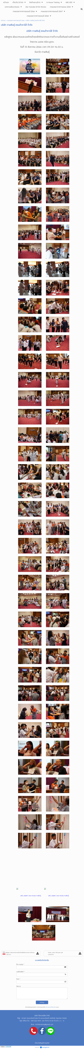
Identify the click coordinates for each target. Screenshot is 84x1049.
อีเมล (18, 979)
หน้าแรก (3, 20)
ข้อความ (18, 986)
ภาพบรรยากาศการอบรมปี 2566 (15, 20)
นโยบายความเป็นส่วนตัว (51, 1007)
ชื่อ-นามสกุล (20, 964)
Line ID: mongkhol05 (41, 1039)
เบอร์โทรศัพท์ (20, 972)
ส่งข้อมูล (42, 1002)
